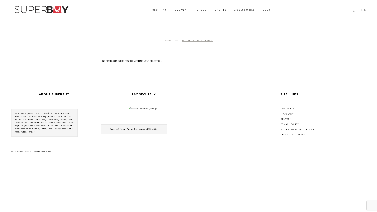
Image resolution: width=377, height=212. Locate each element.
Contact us (288, 108)
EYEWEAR (182, 10)
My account (288, 114)
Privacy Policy (290, 124)
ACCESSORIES (244, 10)
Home (167, 40)
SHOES (202, 10)
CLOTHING (159, 10)
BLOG (267, 10)
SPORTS (220, 10)
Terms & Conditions (293, 134)
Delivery (286, 119)
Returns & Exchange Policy (297, 129)
